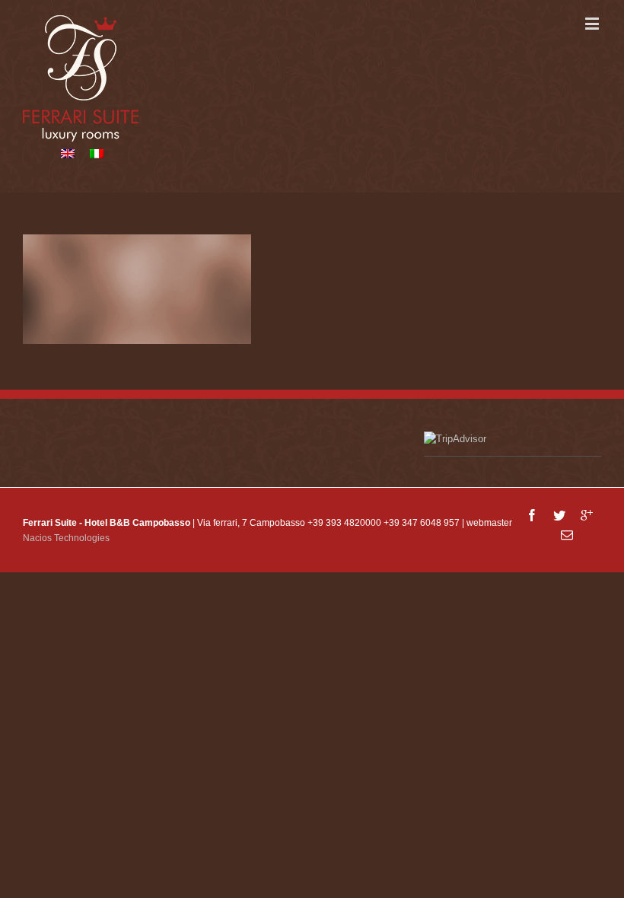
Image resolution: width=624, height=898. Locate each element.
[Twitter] (559, 515)
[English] (68, 153)
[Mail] (567, 535)
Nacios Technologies (66, 538)
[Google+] (587, 515)
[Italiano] (96, 153)
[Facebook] (532, 515)
